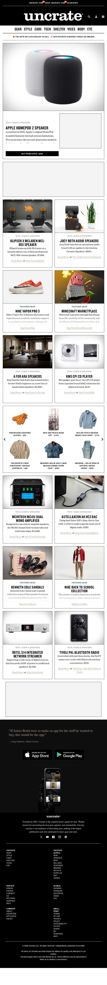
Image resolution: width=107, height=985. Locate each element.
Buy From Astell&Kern (86, 532)
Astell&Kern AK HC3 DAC (79, 516)
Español (58, 888)
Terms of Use (57, 914)
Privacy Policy (57, 919)
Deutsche (58, 893)
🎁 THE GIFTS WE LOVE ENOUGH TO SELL (31, 36)
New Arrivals (58, 856)
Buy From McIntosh (35, 536)
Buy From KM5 (87, 392)
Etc (89, 29)
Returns (10, 898)
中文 (55, 898)
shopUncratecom (55, 3)
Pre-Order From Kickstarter (87, 257)
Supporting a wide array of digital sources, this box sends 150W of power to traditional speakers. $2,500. (27, 663)
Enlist (9, 918)
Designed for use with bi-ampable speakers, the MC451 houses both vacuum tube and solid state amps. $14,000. (27, 527)
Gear (18, 29)
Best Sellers (58, 861)
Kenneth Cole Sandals (27, 587)
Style (28, 29)
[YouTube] (47, 837)
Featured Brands (58, 866)
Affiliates (11, 916)
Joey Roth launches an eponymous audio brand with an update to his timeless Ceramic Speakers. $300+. (79, 248)
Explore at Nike (79, 604)
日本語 (56, 896)
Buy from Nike (27, 328)
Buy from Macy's (27, 604)
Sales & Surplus (58, 871)
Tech (47, 29)
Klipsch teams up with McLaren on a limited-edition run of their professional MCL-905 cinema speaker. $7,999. (28, 252)
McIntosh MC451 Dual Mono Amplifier (27, 518)
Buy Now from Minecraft (79, 328)
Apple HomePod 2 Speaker (27, 127)
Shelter (59, 29)
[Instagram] (60, 837)
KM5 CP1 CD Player (79, 376)
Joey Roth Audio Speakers (79, 240)
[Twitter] (41, 837)
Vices (71, 29)
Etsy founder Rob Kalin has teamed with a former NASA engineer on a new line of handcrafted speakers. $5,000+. (27, 383)
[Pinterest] (66, 837)
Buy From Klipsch (35, 260)
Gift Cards (57, 876)
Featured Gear (27, 306)
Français (58, 890)
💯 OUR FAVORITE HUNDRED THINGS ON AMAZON (72, 36)
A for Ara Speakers (28, 376)
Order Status (9, 889)
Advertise (11, 913)
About (9, 911)
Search (89, 16)
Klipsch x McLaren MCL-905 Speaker (27, 242)
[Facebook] (53, 837)
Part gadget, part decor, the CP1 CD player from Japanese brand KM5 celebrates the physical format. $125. (79, 383)
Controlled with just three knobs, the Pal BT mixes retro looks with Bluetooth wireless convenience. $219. (79, 659)
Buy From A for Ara (35, 392)
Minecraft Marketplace (79, 311)
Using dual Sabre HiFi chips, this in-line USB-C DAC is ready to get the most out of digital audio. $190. (79, 524)
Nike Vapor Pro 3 (27, 311)
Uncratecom (36, 3)
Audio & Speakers (21, 122)
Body (81, 29)
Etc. (8, 865)
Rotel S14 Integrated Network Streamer (27, 654)
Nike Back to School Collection (79, 589)
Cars (38, 29)
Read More (16, 260)
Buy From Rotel (35, 672)
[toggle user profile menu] (96, 17)
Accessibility (60, 923)
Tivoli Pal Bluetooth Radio (79, 652)
